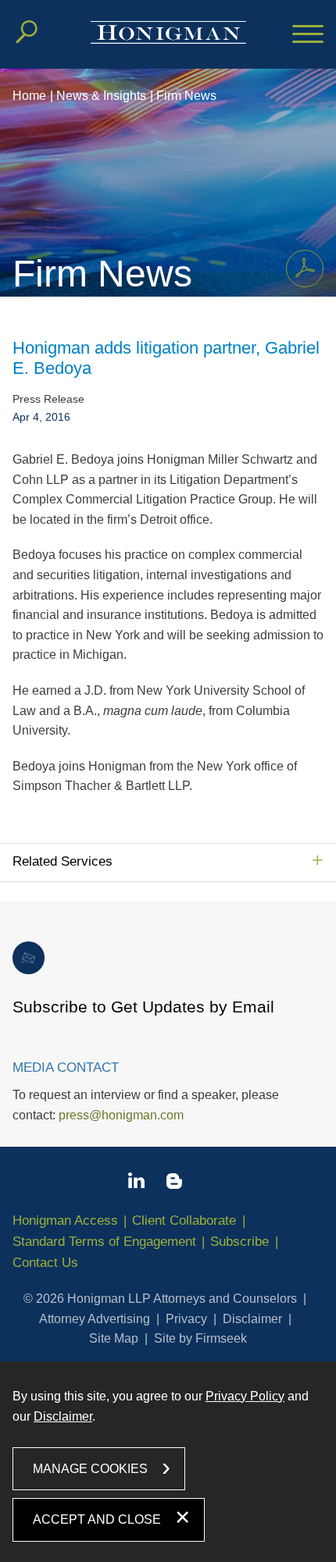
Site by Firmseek (200, 1338)
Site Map (113, 1338)
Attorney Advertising (94, 1318)
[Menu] (308, 35)
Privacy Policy (245, 1396)
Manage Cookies (90, 1468)
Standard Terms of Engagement (104, 1241)
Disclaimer (252, 1318)
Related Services (63, 861)
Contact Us (45, 1262)
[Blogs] (174, 1184)
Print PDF (304, 268)
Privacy (186, 1318)
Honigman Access (65, 1220)
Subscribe (239, 1241)
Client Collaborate (184, 1220)
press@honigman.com (121, 1115)
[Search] (27, 32)
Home (29, 95)
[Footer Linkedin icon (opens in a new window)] (136, 1183)
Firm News (186, 95)
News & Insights (101, 95)
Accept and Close (97, 1519)
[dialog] (168, 1461)
